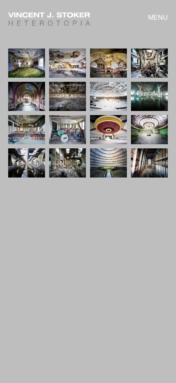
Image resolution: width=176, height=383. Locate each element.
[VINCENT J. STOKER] (49, 23)
